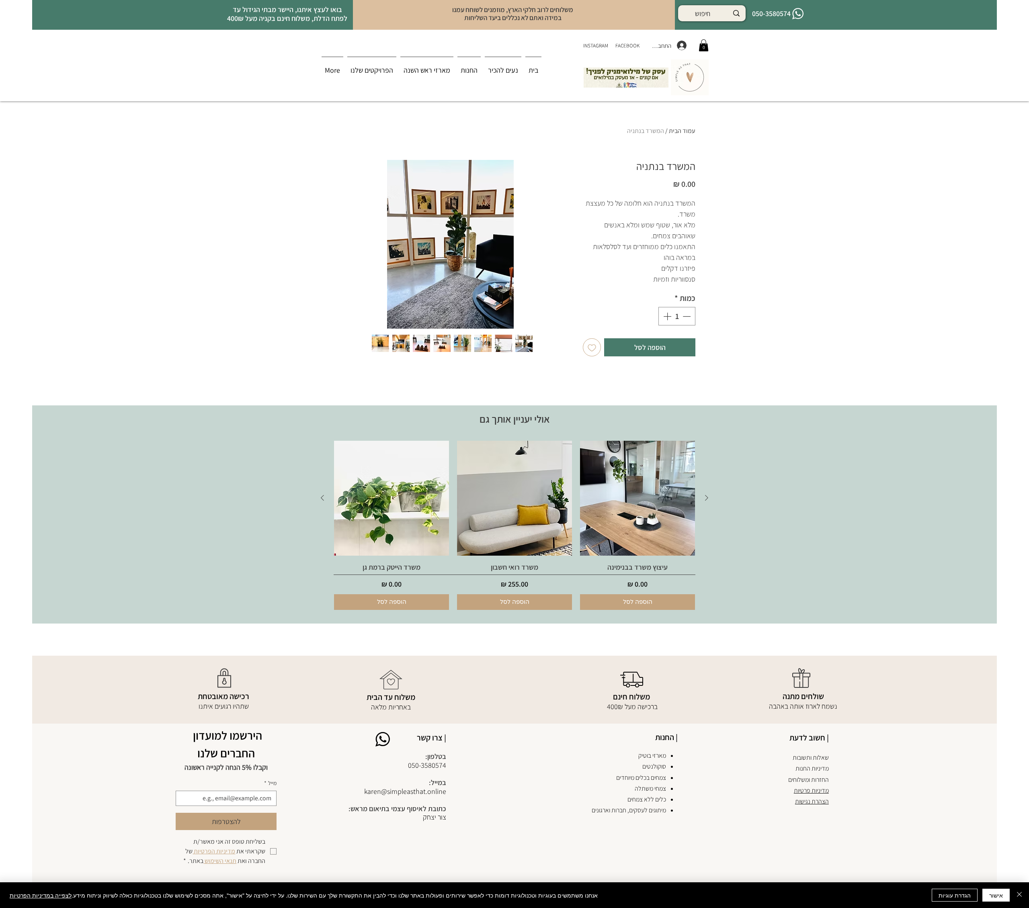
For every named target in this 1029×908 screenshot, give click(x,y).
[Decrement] (687, 316)
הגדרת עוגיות (955, 895)
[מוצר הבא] (322, 498)
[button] (469, 67)
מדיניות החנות (812, 768)
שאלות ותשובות (811, 757)
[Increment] (666, 316)
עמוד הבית (682, 131)
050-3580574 (427, 765)
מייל (270, 783)
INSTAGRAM (596, 45)
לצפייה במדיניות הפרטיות (41, 895)
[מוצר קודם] (706, 498)
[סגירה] (1019, 895)
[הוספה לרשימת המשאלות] (592, 347)
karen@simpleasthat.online (405, 791)
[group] (514, 525)
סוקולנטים (654, 766)
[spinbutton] (677, 316)
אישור (996, 895)
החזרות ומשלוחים (808, 779)
